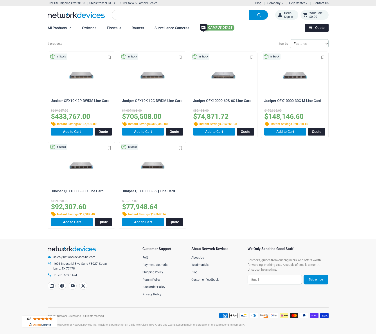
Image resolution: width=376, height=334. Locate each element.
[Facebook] (62, 286)
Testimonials (200, 264)
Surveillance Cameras (172, 28)
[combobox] (190, 15)
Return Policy (151, 279)
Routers (138, 28)
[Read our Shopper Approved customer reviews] (39, 321)
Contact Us (321, 3)
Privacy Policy (151, 294)
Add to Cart (72, 132)
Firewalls (114, 28)
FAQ (145, 257)
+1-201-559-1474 (65, 275)
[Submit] (258, 15)
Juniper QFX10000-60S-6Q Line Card (222, 101)
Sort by (283, 43)
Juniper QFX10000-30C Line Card (77, 191)
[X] (83, 286)
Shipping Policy (152, 272)
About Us (197, 257)
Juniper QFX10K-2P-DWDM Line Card (80, 101)
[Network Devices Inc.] (76, 15)
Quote (320, 28)
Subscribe (316, 279)
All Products (57, 28)
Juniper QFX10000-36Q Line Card (148, 191)
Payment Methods (154, 264)
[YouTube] (73, 286)
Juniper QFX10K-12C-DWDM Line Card (152, 101)
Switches (89, 28)
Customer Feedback (205, 279)
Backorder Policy (153, 287)
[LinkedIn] (52, 286)
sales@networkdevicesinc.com (74, 257)
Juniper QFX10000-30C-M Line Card (292, 101)
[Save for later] (109, 57)
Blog (258, 3)
